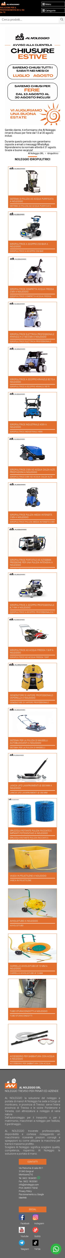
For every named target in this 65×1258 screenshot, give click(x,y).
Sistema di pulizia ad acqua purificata (30, 206)
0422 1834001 (29, 1178)
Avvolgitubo (16, 925)
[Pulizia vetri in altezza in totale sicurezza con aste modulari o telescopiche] (32, 181)
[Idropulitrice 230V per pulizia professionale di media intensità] (32, 497)
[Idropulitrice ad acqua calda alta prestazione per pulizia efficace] (32, 451)
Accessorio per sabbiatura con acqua (30, 1063)
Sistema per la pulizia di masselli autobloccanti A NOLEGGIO (29, 741)
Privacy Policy (25, 1191)
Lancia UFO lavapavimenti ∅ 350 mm (28, 793)
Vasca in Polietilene (20, 880)
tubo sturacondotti (21, 1016)
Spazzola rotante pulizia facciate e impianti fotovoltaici (29, 839)
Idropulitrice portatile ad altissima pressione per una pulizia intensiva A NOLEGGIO (31, 562)
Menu (48, 4)
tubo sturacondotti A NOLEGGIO (28, 1011)
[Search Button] (62, 19)
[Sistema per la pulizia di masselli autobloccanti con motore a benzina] (32, 722)
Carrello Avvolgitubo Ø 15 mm (26, 973)
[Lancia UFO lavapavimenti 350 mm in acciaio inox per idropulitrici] (32, 767)
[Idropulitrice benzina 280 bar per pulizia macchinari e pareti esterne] (32, 587)
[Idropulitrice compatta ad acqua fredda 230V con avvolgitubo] (32, 271)
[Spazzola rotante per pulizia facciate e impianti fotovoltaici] (32, 812)
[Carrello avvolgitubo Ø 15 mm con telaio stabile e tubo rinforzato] (32, 948)
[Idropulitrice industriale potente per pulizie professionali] (32, 406)
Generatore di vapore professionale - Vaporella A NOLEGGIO (32, 696)
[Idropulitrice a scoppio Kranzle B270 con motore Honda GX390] (32, 361)
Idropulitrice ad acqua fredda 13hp (29, 657)
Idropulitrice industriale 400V (26, 432)
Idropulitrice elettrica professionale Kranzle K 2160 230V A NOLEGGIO (32, 335)
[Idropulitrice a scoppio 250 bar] (32, 226)
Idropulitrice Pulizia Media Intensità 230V (32, 522)
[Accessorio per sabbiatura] (32, 1038)
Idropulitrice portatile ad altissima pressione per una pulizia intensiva (29, 570)
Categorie (50, 10)
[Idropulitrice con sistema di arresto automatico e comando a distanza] (32, 632)
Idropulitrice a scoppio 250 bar (26, 251)
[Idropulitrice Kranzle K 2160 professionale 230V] (32, 316)
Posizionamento (26, 1194)
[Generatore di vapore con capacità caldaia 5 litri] (32, 677)
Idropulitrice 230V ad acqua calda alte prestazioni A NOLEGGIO (32, 470)
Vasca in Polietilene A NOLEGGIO (28, 876)
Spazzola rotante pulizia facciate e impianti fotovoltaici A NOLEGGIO (31, 832)
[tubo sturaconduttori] (32, 993)
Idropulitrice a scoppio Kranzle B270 (29, 386)
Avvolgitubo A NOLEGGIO (24, 921)
